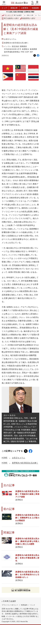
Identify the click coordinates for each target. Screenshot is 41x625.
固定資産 (15, 46)
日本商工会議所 (9, 601)
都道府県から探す (28, 18)
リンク (32, 605)
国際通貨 (23, 46)
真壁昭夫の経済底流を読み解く (16, 43)
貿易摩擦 (33, 49)
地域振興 (35, 8)
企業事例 (24, 8)
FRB (22, 52)
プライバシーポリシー (10, 605)
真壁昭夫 (25, 49)
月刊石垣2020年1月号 (12, 49)
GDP (27, 52)
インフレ (7, 46)
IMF (31, 52)
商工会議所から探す (11, 18)
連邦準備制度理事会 (12, 52)
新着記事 (14, 8)
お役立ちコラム (10, 39)
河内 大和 (25, 15)
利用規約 (24, 605)
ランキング (9, 15)
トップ (4, 8)
